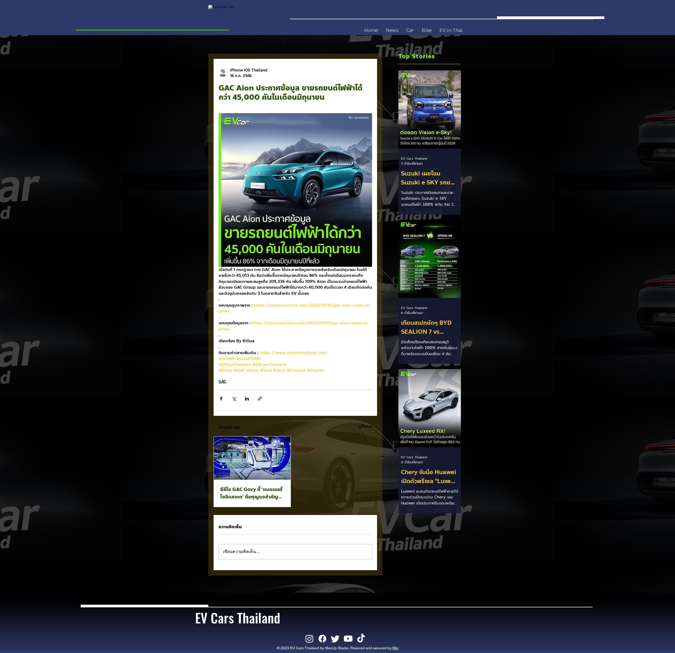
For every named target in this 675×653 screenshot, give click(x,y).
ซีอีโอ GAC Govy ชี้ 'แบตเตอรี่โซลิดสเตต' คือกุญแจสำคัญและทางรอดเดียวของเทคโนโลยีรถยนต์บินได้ (251, 493)
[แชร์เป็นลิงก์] (259, 398)
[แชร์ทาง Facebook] (221, 398)
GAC (222, 381)
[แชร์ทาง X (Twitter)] (234, 398)
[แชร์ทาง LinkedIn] (246, 398)
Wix (395, 648)
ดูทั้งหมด (365, 426)
